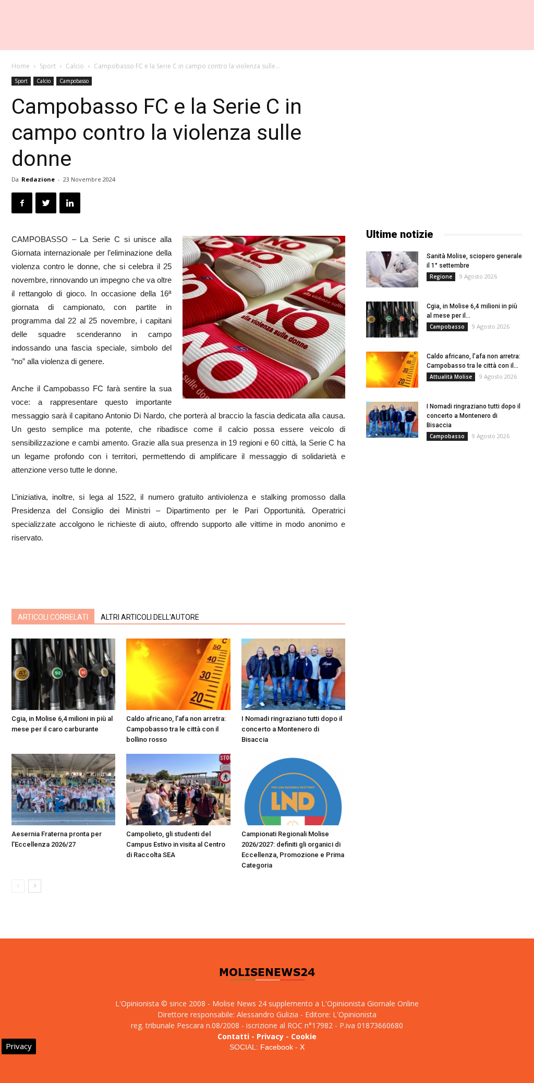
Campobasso (74, 81)
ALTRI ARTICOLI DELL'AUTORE (150, 617)
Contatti (233, 1036)
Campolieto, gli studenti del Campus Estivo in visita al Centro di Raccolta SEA (175, 844)
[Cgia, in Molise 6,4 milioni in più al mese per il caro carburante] (63, 674)
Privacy (270, 1036)
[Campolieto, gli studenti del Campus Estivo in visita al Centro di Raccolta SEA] (178, 789)
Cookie (304, 1036)
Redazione (38, 179)
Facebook (276, 1047)
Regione (441, 276)
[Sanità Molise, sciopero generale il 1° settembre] (392, 269)
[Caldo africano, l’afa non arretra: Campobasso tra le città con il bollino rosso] (178, 674)
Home (20, 66)
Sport (48, 66)
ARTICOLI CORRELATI (53, 617)
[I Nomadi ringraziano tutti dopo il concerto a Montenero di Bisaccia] (293, 674)
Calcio (75, 66)
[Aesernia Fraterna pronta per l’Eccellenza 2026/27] (63, 789)
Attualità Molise (451, 376)
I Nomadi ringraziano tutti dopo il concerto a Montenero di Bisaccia (291, 729)
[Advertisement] (178, 573)
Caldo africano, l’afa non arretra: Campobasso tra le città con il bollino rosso (176, 729)
